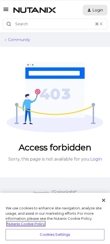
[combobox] (55, 24)
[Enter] (9, 24)
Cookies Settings (55, 234)
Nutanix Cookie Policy (26, 224)
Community (19, 39)
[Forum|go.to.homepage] (34, 10)
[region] (55, 218)
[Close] (103, 200)
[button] (6, 11)
